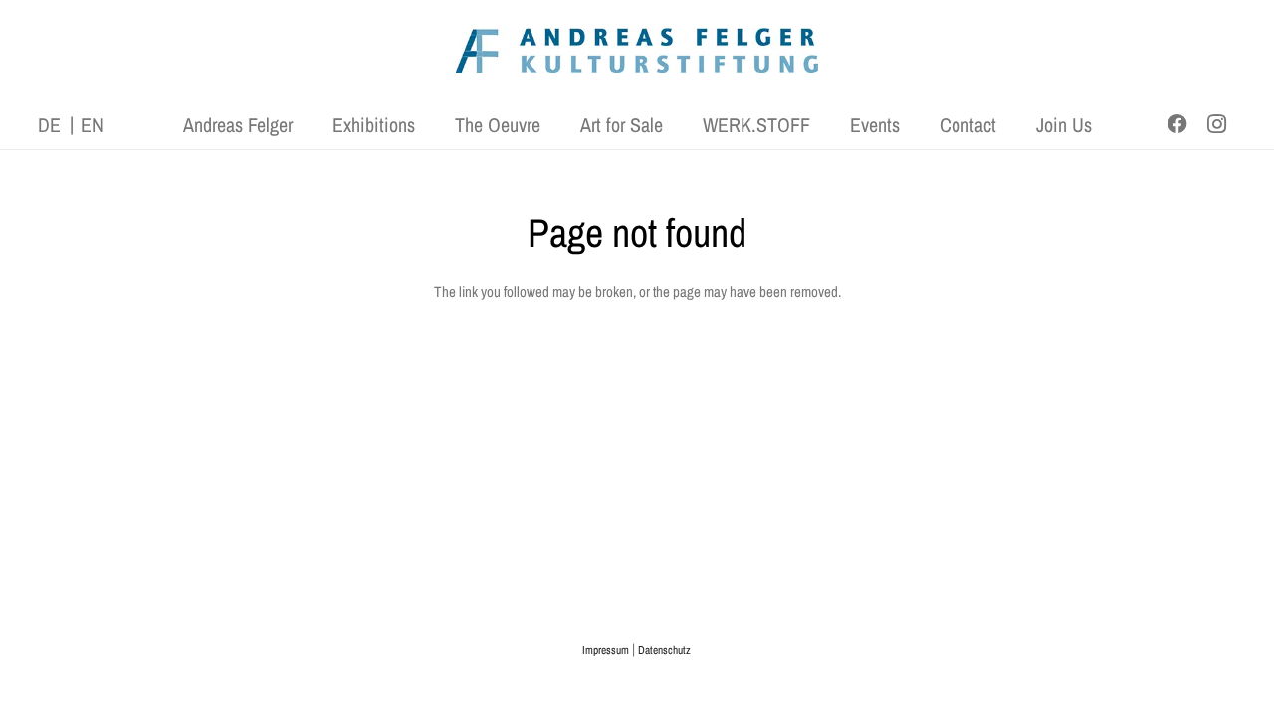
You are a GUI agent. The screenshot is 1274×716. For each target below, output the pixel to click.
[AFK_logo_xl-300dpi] (637, 50)
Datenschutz (664, 650)
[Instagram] (1217, 124)
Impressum (605, 650)
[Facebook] (1177, 124)
